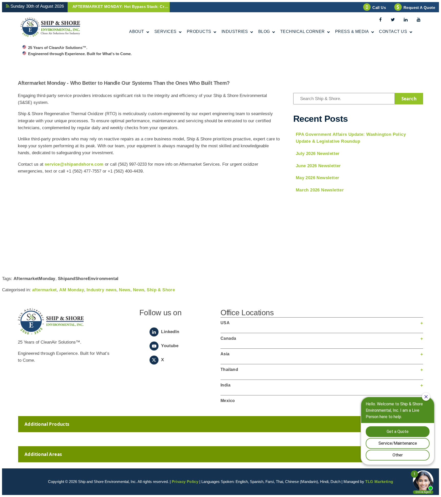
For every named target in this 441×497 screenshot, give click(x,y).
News (124, 289)
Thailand (229, 369)
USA (225, 323)
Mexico (227, 400)
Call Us (379, 7)
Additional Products (46, 424)
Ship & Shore (161, 289)
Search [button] (408, 99)
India (225, 385)
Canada (228, 338)
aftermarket (44, 289)
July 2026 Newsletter (318, 153)
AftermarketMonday (34, 278)
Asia (225, 354)
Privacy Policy (185, 481)
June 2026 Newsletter (318, 165)
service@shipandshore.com (74, 164)
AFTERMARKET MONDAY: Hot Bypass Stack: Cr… (120, 6)
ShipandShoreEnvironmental (88, 278)
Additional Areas (43, 454)
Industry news (101, 289)
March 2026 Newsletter (320, 190)
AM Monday (71, 289)
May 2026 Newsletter (317, 177)
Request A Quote (419, 7)
